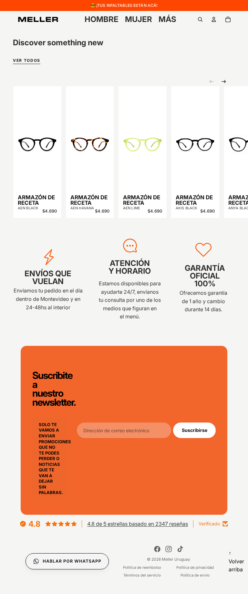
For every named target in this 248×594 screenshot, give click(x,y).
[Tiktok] (180, 549)
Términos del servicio (142, 575)
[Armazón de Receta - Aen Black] (37, 139)
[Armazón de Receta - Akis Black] (195, 139)
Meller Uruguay (176, 559)
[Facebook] (157, 549)
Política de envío (195, 575)
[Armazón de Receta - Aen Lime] (142, 139)
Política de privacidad (195, 567)
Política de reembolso (142, 567)
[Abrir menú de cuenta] (214, 19)
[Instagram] (168, 549)
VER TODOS (26, 61)
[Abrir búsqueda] (200, 19)
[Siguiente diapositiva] (223, 81)
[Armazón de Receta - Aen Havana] (90, 139)
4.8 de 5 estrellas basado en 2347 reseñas (137, 524)
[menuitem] (167, 19)
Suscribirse (194, 430)
